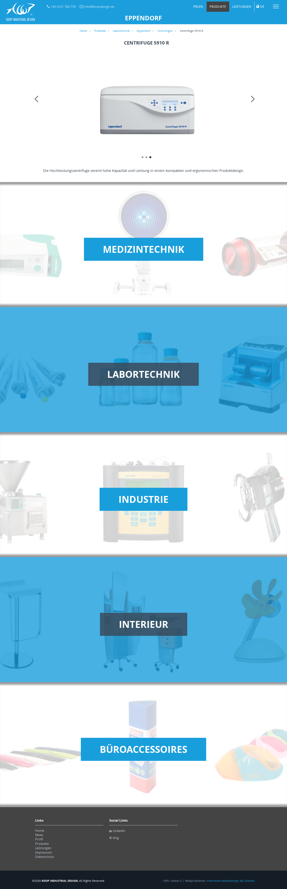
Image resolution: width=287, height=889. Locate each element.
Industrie (143, 499)
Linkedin (119, 831)
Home (83, 31)
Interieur (143, 624)
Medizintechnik (143, 249)
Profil (198, 6)
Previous (37, 103)
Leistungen (241, 6)
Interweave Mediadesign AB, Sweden (231, 881)
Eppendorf (144, 31)
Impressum (43, 852)
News (39, 835)
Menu (276, 6)
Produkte (218, 6)
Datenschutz (44, 857)
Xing (116, 838)
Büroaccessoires (143, 749)
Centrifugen (165, 31)
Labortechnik (121, 31)
